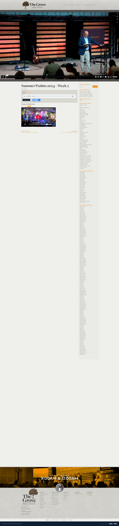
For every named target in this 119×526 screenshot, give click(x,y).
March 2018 (82, 330)
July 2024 (82, 237)
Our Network (42, 504)
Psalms (26, 91)
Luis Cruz (81, 191)
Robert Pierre (82, 196)
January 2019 (82, 318)
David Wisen (82, 181)
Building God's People (84, 114)
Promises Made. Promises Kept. (86, 144)
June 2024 (82, 238)
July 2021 (81, 282)
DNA (81, 118)
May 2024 (82, 240)
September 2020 (83, 294)
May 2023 (82, 255)
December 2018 (83, 319)
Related (29, 106)
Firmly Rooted (82, 121)
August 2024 (82, 236)
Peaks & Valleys (83, 143)
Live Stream (94, 5)
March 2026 (82, 212)
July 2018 (81, 325)
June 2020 (82, 297)
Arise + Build (82, 111)
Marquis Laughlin (83, 192)
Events (83, 5)
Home (22, 82)
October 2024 (82, 233)
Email (49, 519)
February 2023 (83, 258)
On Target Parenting (84, 140)
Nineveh (81, 138)
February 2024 (83, 243)
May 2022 (82, 269)
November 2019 (83, 305)
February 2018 (82, 332)
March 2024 (82, 242)
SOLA (81, 148)
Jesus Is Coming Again (84, 132)
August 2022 (82, 266)
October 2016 (82, 351)
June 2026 (82, 209)
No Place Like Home (84, 139)
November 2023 (83, 247)
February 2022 (83, 273)
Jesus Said (82, 134)
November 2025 (83, 217)
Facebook (64, 519)
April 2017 (82, 344)
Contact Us (42, 507)
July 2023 (82, 252)
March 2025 (82, 227)
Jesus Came (82, 128)
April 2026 (82, 211)
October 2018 (82, 322)
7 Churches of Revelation (85, 107)
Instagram (56, 519)
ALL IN (81, 108)
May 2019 (81, 313)
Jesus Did (81, 129)
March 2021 (82, 287)
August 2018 (82, 324)
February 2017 (82, 346)
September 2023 (83, 250)
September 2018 (83, 323)
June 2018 (82, 327)
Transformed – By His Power (85, 159)
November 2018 (83, 320)
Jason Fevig (82, 186)
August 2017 (82, 339)
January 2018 (82, 333)
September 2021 (83, 279)
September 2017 (83, 338)
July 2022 (82, 267)
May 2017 (81, 343)
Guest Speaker (82, 124)
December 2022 (83, 261)
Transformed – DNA (84, 163)
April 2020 (82, 299)
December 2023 (83, 246)
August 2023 (82, 251)
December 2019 (83, 304)
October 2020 (82, 293)
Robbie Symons (83, 194)
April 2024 (82, 241)
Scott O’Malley (82, 198)
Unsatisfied (82, 168)
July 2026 (82, 207)
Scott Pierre (29, 92)
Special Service (82, 149)
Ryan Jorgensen (83, 197)
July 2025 (82, 222)
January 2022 (82, 274)
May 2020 (82, 298)
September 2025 (83, 220)
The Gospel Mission (83, 152)
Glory (81, 100)
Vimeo (71, 519)
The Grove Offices (25, 513)
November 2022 (83, 262)
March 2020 (82, 300)
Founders (81, 122)
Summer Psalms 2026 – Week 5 (86, 95)
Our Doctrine (42, 498)
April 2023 (82, 256)
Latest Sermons (90, 495)
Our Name (42, 495)
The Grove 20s (54, 501)
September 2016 (83, 353)
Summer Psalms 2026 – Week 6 (86, 93)
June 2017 (82, 341)
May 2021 (81, 284)
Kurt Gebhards (83, 189)
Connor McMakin (83, 177)
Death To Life (82, 117)
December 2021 (83, 276)
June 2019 (82, 312)
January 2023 (82, 260)
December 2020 (83, 291)
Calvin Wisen (82, 176)
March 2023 (82, 257)
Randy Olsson (82, 193)
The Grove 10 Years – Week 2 (85, 91)
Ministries (71, 5)
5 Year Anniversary (83, 104)
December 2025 (83, 216)
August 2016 (82, 354)
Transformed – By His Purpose (86, 160)
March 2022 (82, 272)
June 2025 (82, 224)
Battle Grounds (83, 112)
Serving (64, 498)
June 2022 (82, 268)
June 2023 (82, 253)
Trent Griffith (82, 202)
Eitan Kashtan (82, 184)
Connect (77, 5)
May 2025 (82, 225)
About (65, 5)
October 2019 (82, 307)
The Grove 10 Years (83, 153)
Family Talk (82, 119)
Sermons (88, 5)
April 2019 (82, 314)
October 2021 (82, 278)
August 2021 (82, 281)
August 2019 (82, 309)
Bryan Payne (82, 175)
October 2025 (82, 219)
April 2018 (82, 329)
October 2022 (82, 263)
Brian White (82, 173)
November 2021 (83, 277)
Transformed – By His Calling (85, 155)
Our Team (42, 501)
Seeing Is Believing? (83, 145)
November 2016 (83, 350)
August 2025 (82, 221)
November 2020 (83, 292)
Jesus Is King (82, 133)
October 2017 (82, 336)
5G (80, 106)
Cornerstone (82, 116)
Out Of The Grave (83, 142)
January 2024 (82, 245)
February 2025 (83, 229)
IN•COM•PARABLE (83, 127)
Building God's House (84, 113)
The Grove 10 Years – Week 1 (85, 92)
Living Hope (82, 137)
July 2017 (81, 340)
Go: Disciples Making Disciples (85, 123)
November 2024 (83, 232)
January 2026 (82, 215)
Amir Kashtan (82, 172)
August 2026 (82, 206)
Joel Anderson (82, 187)
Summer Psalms (83, 150)
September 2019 (83, 308)
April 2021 (82, 286)
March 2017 (82, 345)
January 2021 (82, 289)
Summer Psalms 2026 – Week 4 (86, 96)
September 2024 (83, 235)
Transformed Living (83, 164)
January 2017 (82, 348)
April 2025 (82, 226)
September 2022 (83, 265)
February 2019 (82, 317)
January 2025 (82, 230)
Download (26, 99)
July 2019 (81, 310)
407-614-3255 (23, 510)
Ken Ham (81, 188)
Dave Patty (82, 180)
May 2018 (82, 328)
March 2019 (82, 315)
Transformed (82, 154)
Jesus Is (81, 131)
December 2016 (83, 349)
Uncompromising (83, 166)
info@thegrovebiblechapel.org (26, 511)
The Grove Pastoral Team (85, 201)
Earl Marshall (82, 183)
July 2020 (82, 296)
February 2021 (82, 288)
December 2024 (83, 231)
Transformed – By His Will (85, 162)
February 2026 (83, 214)
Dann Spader (82, 178)
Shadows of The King (84, 147)
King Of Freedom (83, 135)
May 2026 (82, 210)
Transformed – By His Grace (85, 157)
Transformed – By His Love (85, 158)
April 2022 (82, 271)
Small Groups (54, 495)
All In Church (82, 109)
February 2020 (83, 302)
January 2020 (82, 303)
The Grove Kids (55, 504)
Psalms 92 (25, 106)
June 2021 (82, 283)
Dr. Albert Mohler (83, 182)
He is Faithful (82, 126)
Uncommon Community (85, 165)
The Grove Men (55, 498)
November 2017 (83, 335)
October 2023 (82, 248)
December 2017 (83, 334)
